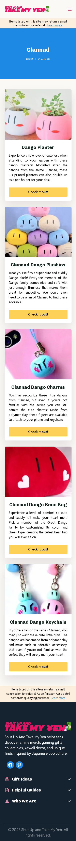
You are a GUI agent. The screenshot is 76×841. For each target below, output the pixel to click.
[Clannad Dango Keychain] (38, 589)
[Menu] (70, 9)
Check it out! (38, 192)
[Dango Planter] (38, 114)
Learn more (54, 25)
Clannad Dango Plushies (38, 265)
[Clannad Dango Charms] (38, 354)
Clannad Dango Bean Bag (38, 504)
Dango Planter (38, 147)
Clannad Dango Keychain (38, 622)
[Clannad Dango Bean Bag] (38, 472)
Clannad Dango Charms (38, 387)
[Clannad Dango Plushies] (38, 232)
